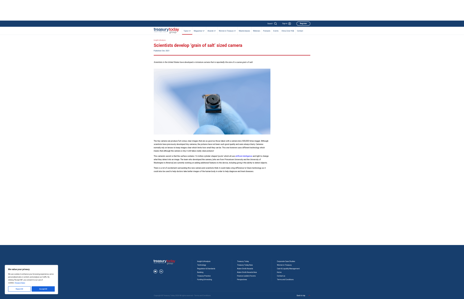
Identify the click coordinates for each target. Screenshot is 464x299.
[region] (31, 279)
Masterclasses (244, 31)
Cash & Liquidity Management (288, 269)
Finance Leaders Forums (246, 276)
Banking (200, 272)
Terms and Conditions (285, 279)
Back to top (301, 295)
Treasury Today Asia (245, 265)
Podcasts (266, 31)
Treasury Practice (204, 276)
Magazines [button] (198, 31)
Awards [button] (211, 31)
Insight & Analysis (160, 40)
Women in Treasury (284, 265)
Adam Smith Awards (245, 269)
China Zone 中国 (288, 31)
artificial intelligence (243, 156)
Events (276, 31)
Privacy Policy (20, 283)
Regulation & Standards (206, 269)
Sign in (284, 23)
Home (279, 272)
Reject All (19, 289)
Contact (300, 31)
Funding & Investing (204, 279)
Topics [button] (186, 31)
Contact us (281, 276)
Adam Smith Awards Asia (247, 272)
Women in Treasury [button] (226, 31)
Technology (201, 265)
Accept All (43, 289)
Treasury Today (243, 261)
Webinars (256, 31)
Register (303, 23)
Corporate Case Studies (286, 261)
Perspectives (242, 279)
